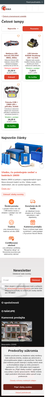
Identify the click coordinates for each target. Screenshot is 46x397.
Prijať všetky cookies (23, 387)
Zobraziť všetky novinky (13, 194)
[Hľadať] (29, 8)
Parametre (34, 29)
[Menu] (41, 8)
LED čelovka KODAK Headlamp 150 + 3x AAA (32, 56)
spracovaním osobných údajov (19, 288)
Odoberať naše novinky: (22, 274)
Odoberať (36, 280)
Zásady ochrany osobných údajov (23, 380)
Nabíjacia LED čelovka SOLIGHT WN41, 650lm (11, 56)
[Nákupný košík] (35, 8)
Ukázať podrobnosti (23, 392)
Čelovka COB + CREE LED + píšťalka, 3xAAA (11, 104)
